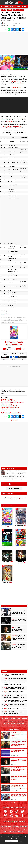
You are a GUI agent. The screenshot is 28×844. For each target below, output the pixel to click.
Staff (10, 718)
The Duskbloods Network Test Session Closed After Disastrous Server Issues (15, 701)
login (19, 498)
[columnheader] (2, 137)
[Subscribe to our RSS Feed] (5, 812)
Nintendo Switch (16, 9)
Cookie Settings (20, 723)
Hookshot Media (9, 820)
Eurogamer (24, 829)
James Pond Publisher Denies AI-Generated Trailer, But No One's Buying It (14, 688)
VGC (5, 831)
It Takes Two (9, 121)
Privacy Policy (12, 721)
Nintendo (9, 9)
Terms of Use (21, 721)
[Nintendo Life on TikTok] (16, 812)
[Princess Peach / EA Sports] (14, 63)
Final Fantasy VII (7, 126)
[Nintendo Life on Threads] (16, 815)
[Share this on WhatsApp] (9, 29)
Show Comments (14, 488)
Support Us (24, 718)
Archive (13, 723)
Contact (6, 721)
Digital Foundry (4, 829)
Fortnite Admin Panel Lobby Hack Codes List (14, 675)
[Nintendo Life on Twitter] (22, 812)
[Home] (2, 6)
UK (22, 9)
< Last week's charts (5, 314)
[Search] (25, 2)
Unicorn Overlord (10, 118)
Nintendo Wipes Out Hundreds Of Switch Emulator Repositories (14, 712)
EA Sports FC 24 (15, 81)
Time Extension (23, 826)
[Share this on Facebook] (14, 29)
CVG (19, 831)
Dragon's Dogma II (20, 83)
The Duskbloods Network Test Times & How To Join (15, 679)
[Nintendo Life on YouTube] (11, 812)
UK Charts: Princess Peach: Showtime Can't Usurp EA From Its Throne (13, 15)
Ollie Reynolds (4, 25)
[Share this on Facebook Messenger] (23, 29)
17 (9, 648)
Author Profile (9, 479)
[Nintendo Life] (14, 2)
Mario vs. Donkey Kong (21, 547)
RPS (23, 831)
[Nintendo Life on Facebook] (22, 815)
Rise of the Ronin (17, 87)
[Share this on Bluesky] (12, 29)
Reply (21, 479)
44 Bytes (9, 821)
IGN (19, 829)
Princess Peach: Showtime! (13, 78)
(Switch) (7, 399)
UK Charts (3, 9)
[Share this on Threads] (20, 29)
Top (2, 718)
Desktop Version (14, 726)
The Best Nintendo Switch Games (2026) (11, 413)
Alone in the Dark (9, 89)
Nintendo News (13, 829)
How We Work (16, 718)
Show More (14, 803)
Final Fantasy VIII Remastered (21, 562)
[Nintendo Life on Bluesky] (5, 815)
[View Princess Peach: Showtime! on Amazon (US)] (14, 332)
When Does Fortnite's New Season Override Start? (14, 705)
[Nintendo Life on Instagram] (11, 815)
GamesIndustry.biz (12, 831)
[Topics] (2, 2)
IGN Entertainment (21, 820)
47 (17, 420)
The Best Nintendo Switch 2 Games (14, 709)
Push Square (8, 826)
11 (9, 631)
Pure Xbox (15, 826)
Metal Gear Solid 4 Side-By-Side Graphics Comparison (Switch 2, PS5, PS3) (14, 696)
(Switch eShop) (9, 401)
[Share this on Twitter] (17, 29)
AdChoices (15, 821)
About (6, 718)
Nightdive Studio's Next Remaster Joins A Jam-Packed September (14, 692)
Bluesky (16, 479)
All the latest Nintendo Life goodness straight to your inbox (14, 837)
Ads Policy (6, 723)
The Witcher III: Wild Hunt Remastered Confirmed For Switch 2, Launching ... (15, 683)
